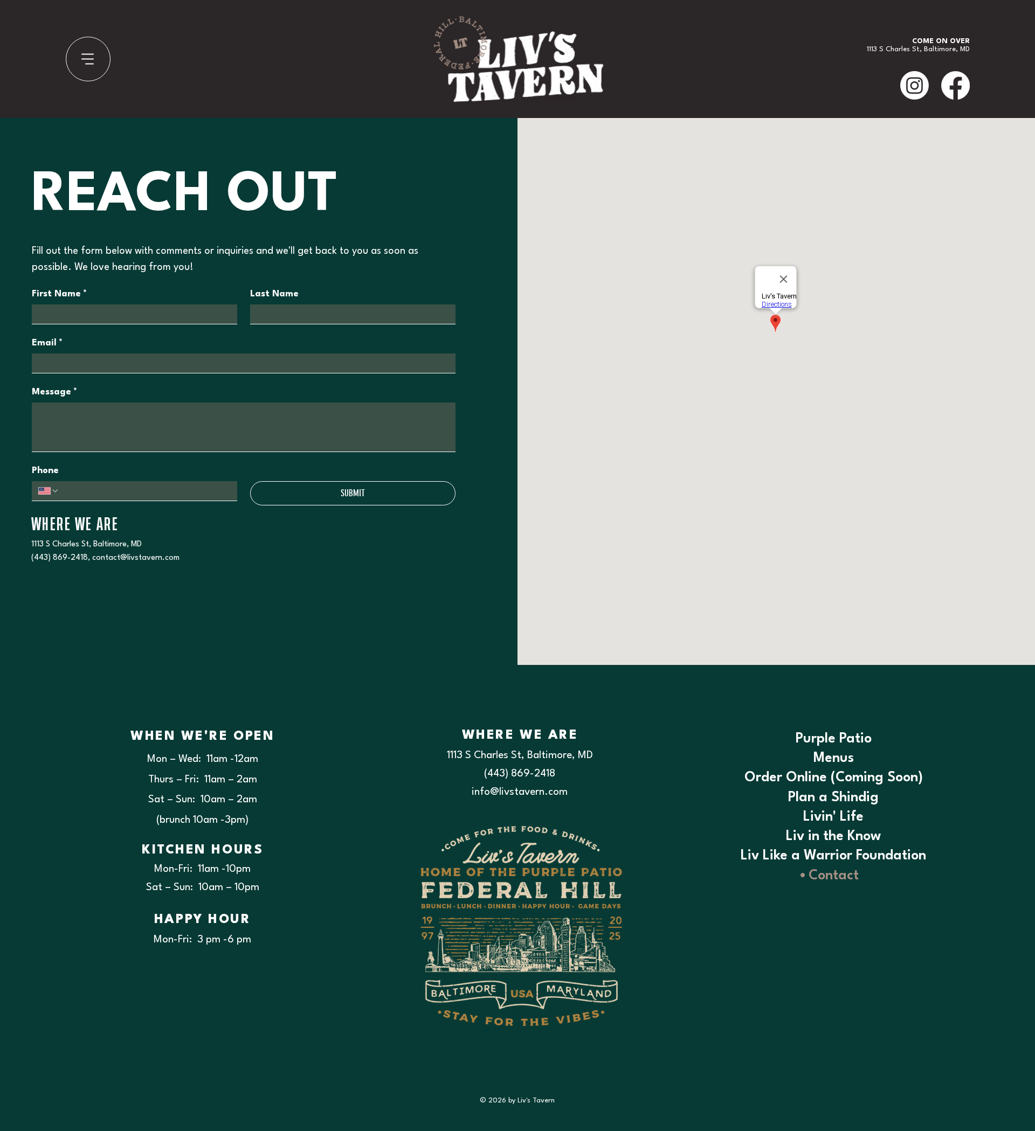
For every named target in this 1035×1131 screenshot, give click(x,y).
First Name (59, 294)
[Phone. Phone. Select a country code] (48, 491)
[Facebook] (955, 85)
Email (47, 343)
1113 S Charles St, (895, 49)
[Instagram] (914, 85)
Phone (45, 470)
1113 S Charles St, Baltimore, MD (86, 544)
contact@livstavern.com (136, 558)
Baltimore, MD (947, 49)
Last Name (274, 294)
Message (54, 392)
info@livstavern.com (520, 792)
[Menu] (88, 59)
